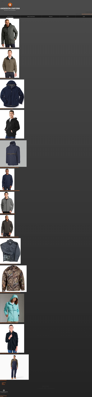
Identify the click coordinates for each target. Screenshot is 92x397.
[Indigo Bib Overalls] (14, 379)
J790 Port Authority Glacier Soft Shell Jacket (7, 213)
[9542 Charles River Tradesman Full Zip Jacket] (12, 138)
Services (3, 384)
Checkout (1, 396)
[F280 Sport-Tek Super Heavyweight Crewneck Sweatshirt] (7, 189)
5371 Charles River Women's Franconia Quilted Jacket (9, 353)
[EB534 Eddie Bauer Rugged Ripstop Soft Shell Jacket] (7, 236)
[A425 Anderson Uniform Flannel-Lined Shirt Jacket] (10, 263)
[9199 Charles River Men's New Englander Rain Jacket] (13, 166)
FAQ (2, 383)
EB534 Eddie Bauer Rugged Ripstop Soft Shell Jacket (9, 236)
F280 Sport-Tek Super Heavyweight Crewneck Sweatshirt (10, 190)
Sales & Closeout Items (31, 16)
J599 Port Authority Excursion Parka (6, 47)
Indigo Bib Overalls (3, 380)
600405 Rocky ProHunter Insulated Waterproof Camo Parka (10, 292)
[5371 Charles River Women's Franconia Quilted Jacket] (12, 352)
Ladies (84, 16)
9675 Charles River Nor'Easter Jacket (6, 108)
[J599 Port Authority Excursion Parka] (9, 47)
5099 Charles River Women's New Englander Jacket (9, 322)
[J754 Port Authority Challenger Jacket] (9, 77)
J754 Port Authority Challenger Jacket (6, 78)
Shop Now (50, 16)
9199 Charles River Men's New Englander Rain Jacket (9, 167)
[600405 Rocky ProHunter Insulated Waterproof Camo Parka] (13, 291)
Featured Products (10, 16)
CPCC (68, 16)
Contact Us (4, 382)
